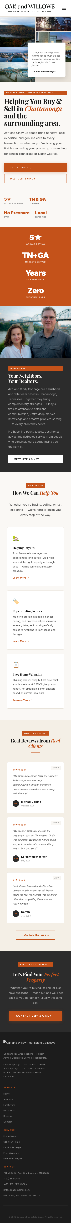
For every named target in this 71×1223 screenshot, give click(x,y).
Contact (7, 1121)
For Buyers (9, 1105)
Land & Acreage (12, 1147)
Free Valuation (11, 1153)
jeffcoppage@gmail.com (16, 1189)
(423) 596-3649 (12, 1178)
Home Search (10, 1136)
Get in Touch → (21, 167)
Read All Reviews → (35, 934)
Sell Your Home (11, 1141)
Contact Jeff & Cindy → (35, 1015)
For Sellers (9, 1110)
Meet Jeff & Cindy (22, 178)
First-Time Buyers (12, 1158)
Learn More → (21, 577)
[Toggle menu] (64, 8)
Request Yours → (23, 700)
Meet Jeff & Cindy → (28, 459)
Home (6, 1093)
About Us (8, 1099)
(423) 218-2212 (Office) (15, 1184)
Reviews (7, 1116)
